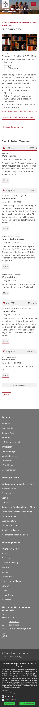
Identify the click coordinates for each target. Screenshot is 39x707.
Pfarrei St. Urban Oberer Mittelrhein (16, 609)
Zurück (6, 394)
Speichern (9, 703)
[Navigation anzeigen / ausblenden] (33, 4)
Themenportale (11, 542)
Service (6, 417)
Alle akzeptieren (27, 703)
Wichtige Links (10, 477)
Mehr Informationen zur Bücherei (18, 117)
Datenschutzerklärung (12, 687)
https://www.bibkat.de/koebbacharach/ (19, 111)
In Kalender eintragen (13, 127)
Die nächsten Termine (15, 141)
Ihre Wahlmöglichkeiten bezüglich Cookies (19, 664)
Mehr (5, 180)
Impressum (5, 690)
